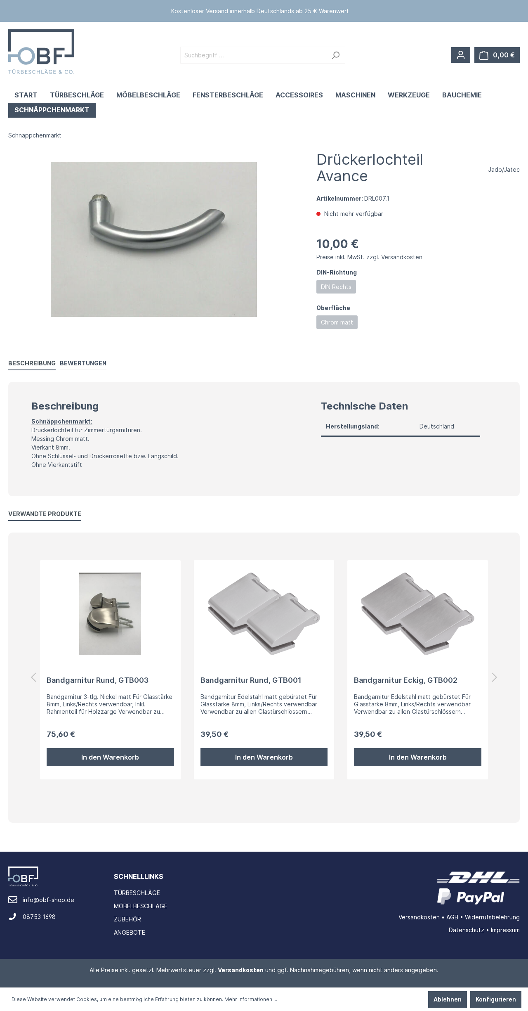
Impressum (505, 929)
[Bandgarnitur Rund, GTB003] (110, 614)
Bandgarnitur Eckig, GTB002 (405, 680)
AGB (452, 917)
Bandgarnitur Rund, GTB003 (97, 680)
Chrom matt (337, 322)
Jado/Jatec (504, 169)
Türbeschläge (137, 892)
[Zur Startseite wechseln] (41, 51)
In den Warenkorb (110, 757)
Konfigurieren (496, 999)
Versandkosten (419, 917)
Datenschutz (466, 929)
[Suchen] (335, 55)
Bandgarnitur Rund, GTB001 (251, 680)
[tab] (32, 362)
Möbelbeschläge (140, 905)
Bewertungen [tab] (83, 363)
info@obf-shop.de (48, 899)
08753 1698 (39, 916)
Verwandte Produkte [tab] (44, 513)
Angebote (129, 932)
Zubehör (127, 919)
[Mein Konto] (460, 55)
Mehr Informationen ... (250, 999)
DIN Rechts (336, 286)
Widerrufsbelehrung (492, 917)
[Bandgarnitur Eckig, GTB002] (417, 614)
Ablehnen (448, 999)
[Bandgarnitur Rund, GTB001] (264, 614)
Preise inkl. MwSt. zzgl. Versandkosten (369, 256)
